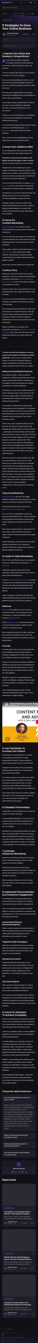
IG (3, 1340)
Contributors (10, 1337)
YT (10, 1340)
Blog (2, 1337)
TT (14, 1340)
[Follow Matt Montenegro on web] (12, 1172)
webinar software (14, 618)
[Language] (31, 2)
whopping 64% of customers (19, 580)
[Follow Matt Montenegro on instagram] (15, 1172)
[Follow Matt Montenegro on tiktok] (25, 1172)
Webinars (5, 610)
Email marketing (8, 497)
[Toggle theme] (34, 2)
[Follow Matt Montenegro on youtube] (22, 1172)
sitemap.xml (10, 1329)
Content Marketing (8, 227)
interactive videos (13, 622)
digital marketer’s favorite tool (14, 509)
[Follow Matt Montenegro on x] (19, 1172)
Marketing (7, 20)
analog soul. (11, 1332)
